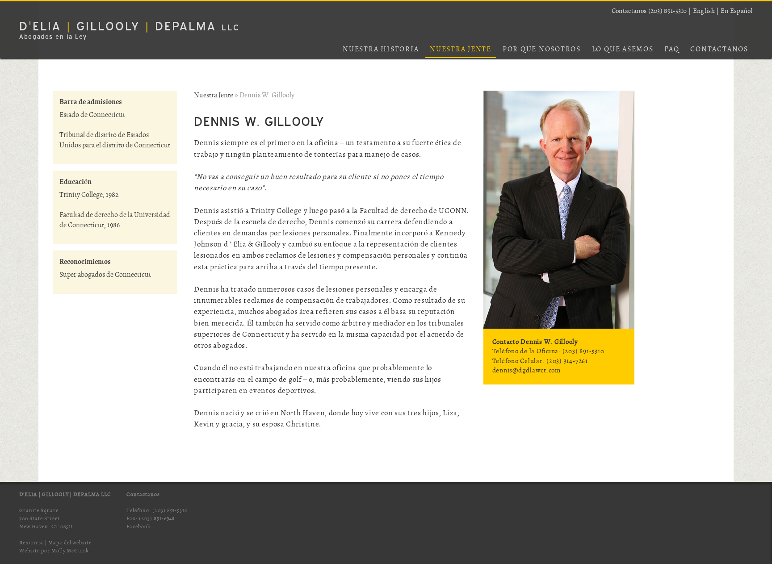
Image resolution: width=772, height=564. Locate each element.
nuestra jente (460, 50)
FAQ (671, 50)
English (704, 11)
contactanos (719, 50)
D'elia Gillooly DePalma (129, 26)
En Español (737, 11)
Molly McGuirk (70, 551)
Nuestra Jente (213, 96)
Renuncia (31, 543)
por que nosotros (542, 50)
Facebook (138, 527)
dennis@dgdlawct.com (526, 370)
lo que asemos (623, 50)
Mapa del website (70, 543)
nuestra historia (381, 50)
